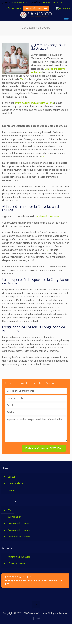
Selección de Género (19, 536)
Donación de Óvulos (18, 523)
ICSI (47, 250)
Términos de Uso (17, 563)
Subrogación (14, 516)
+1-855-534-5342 (19, 2)
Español (66, 8)
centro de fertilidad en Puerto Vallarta (34, 103)
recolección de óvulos (47, 216)
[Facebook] (33, 618)
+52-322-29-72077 (52, 2)
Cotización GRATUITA (36, 8)
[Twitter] (38, 618)
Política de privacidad (19, 556)
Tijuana (11, 490)
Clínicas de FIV (14, 8)
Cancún (12, 476)
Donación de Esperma (19, 530)
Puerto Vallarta (15, 483)
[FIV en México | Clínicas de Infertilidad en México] (36, 15)
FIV (21, 79)
